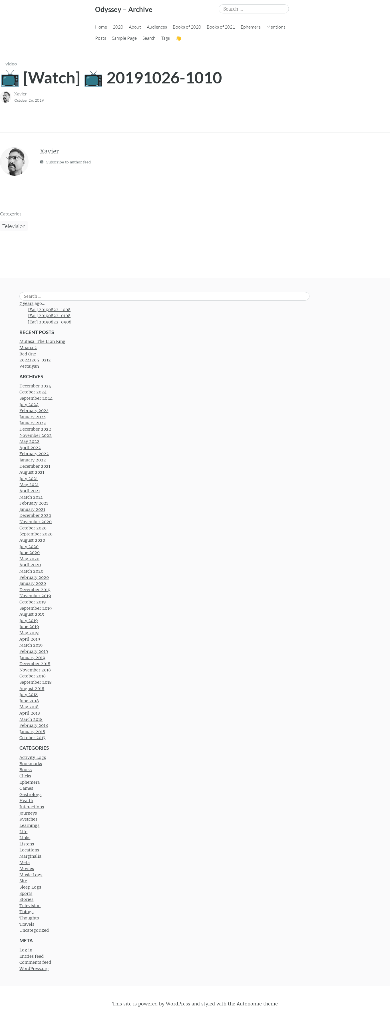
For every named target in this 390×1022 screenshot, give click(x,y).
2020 (118, 27)
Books (25, 769)
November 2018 (35, 670)
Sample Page (124, 38)
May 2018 (29, 706)
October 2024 (33, 392)
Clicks (25, 776)
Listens (26, 844)
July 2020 (29, 546)
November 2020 (35, 521)
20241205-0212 (35, 360)
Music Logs (30, 874)
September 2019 (35, 608)
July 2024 (29, 404)
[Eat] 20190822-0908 (49, 322)
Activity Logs (32, 757)
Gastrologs (30, 794)
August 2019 (31, 614)
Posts (100, 38)
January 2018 (32, 731)
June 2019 (29, 626)
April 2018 (29, 713)
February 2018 (33, 725)
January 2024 (32, 416)
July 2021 (28, 478)
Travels (26, 924)
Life (23, 831)
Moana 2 (28, 347)
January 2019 (32, 657)
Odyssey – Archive (123, 9)
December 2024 (35, 386)
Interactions (31, 806)
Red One (27, 354)
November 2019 (35, 595)
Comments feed (35, 962)
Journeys (28, 813)
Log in (25, 950)
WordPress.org (34, 968)
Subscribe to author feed (68, 162)
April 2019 (29, 639)
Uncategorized (34, 930)
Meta (24, 862)
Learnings (29, 825)
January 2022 (32, 460)
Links (24, 837)
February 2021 (33, 503)
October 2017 (32, 737)
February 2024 (34, 410)
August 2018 (31, 688)
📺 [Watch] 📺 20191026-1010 (111, 77)
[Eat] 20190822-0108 (49, 315)
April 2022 (30, 447)
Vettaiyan (29, 366)
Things (26, 911)
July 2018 (28, 694)
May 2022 (29, 441)
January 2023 (32, 422)
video (11, 63)
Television (13, 226)
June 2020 (29, 552)
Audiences (157, 27)
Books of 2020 (187, 27)
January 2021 (32, 509)
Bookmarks (30, 763)
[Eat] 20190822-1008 (49, 309)
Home (101, 27)
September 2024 (36, 398)
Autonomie (249, 1004)
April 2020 (30, 564)
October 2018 (32, 676)
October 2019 (32, 602)
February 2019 (33, 651)
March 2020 (31, 571)
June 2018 (29, 700)
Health (26, 800)
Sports (25, 893)
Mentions (276, 27)
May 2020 (29, 558)
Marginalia (30, 856)
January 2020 (32, 583)
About (135, 27)
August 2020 (32, 540)
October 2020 (33, 528)
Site (23, 880)
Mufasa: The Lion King (42, 341)
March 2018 (31, 719)
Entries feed (31, 956)
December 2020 (35, 515)
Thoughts (29, 918)
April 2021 (29, 490)
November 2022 (35, 435)
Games (26, 788)
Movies (26, 868)
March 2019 (31, 645)
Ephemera (251, 27)
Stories (26, 899)
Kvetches (28, 819)
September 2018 (35, 682)
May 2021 (29, 484)
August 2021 (31, 472)
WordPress (178, 1004)
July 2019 (28, 620)
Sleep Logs (30, 887)
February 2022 (34, 453)
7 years (26, 303)
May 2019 (29, 632)
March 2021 (31, 497)
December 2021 (34, 466)
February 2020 (34, 577)
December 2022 (35, 429)
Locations (29, 850)
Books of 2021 (221, 27)
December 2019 (34, 589)
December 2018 (34, 663)
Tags (165, 38)
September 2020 (36, 534)
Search (149, 38)
